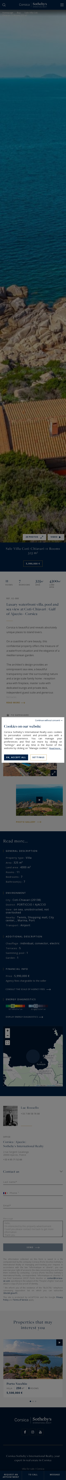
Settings (38, 757)
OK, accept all (16, 757)
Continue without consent (47, 720)
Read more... (55, 748)
